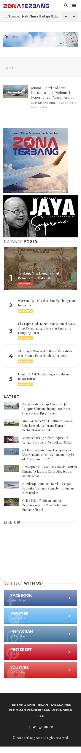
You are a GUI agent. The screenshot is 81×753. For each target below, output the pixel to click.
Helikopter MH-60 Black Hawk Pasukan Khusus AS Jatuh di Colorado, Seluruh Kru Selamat (49, 471)
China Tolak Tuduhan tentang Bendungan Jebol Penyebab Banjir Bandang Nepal (45, 505)
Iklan (43, 705)
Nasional (25, 311)
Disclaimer (61, 705)
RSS (40, 716)
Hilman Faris (45, 102)
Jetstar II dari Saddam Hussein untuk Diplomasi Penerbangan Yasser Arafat (52, 92)
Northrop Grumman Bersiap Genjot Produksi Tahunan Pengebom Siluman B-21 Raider (48, 488)
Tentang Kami (22, 705)
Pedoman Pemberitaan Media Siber (40, 710)
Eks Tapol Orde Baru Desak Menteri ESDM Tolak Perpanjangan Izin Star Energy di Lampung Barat (47, 328)
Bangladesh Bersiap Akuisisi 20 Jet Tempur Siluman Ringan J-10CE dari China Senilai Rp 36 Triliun (46, 408)
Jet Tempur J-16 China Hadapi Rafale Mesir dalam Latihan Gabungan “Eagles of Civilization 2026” (48, 454)
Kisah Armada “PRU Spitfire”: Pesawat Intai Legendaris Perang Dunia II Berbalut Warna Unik (48, 425)
